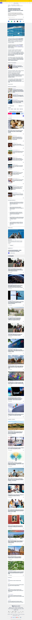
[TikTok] (18, 113)
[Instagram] (10, 113)
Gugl (19, 38)
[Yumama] (18, 612)
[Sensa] (15, 612)
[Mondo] (9, 611)
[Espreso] (16, 611)
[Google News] (22, 113)
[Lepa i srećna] (9, 612)
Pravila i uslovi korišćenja (21, 614)
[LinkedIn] (15, 617)
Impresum (9, 614)
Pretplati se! (11, 245)
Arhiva (18, 615)
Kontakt (11, 614)
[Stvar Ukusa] (22, 612)
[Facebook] (14, 113)
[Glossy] (23, 611)
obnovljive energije (19, 45)
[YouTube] (17, 617)
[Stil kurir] (20, 611)
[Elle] (18, 611)
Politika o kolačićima (15, 614)
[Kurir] (13, 611)
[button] (23, 17)
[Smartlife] (12, 612)
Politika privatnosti (15, 615)
